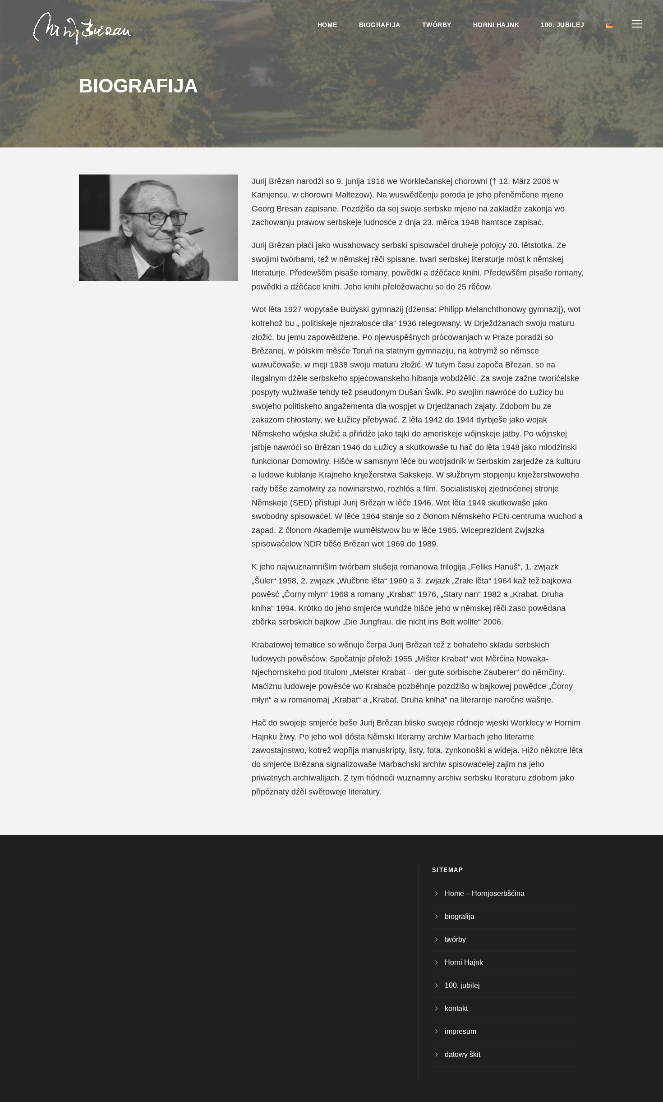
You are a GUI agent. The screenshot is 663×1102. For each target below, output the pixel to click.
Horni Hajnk (496, 24)
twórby (436, 24)
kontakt (456, 1008)
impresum (460, 1031)
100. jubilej (562, 24)
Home (327, 24)
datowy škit (462, 1054)
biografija (380, 24)
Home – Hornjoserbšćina (485, 893)
